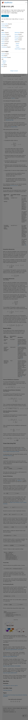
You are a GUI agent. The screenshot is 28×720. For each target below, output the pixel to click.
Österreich (17, 36)
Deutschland (4, 36)
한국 (2, 66)
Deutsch (17, 43)
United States (4, 27)
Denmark (3, 34)
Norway (16, 34)
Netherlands (17, 32)
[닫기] (26, 3)
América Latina (4, 23)
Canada (3, 25)
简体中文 (4, 61)
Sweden (16, 39)
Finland (2, 39)
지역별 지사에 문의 (14, 70)
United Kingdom (18, 48)
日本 (2, 64)
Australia (3, 53)
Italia (2, 45)
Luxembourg (4, 47)
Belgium (3, 32)
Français (17, 47)
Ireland (2, 43)
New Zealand (4, 57)
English (17, 45)
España (3, 37)
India (2, 55)
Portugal (16, 37)
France (2, 41)
